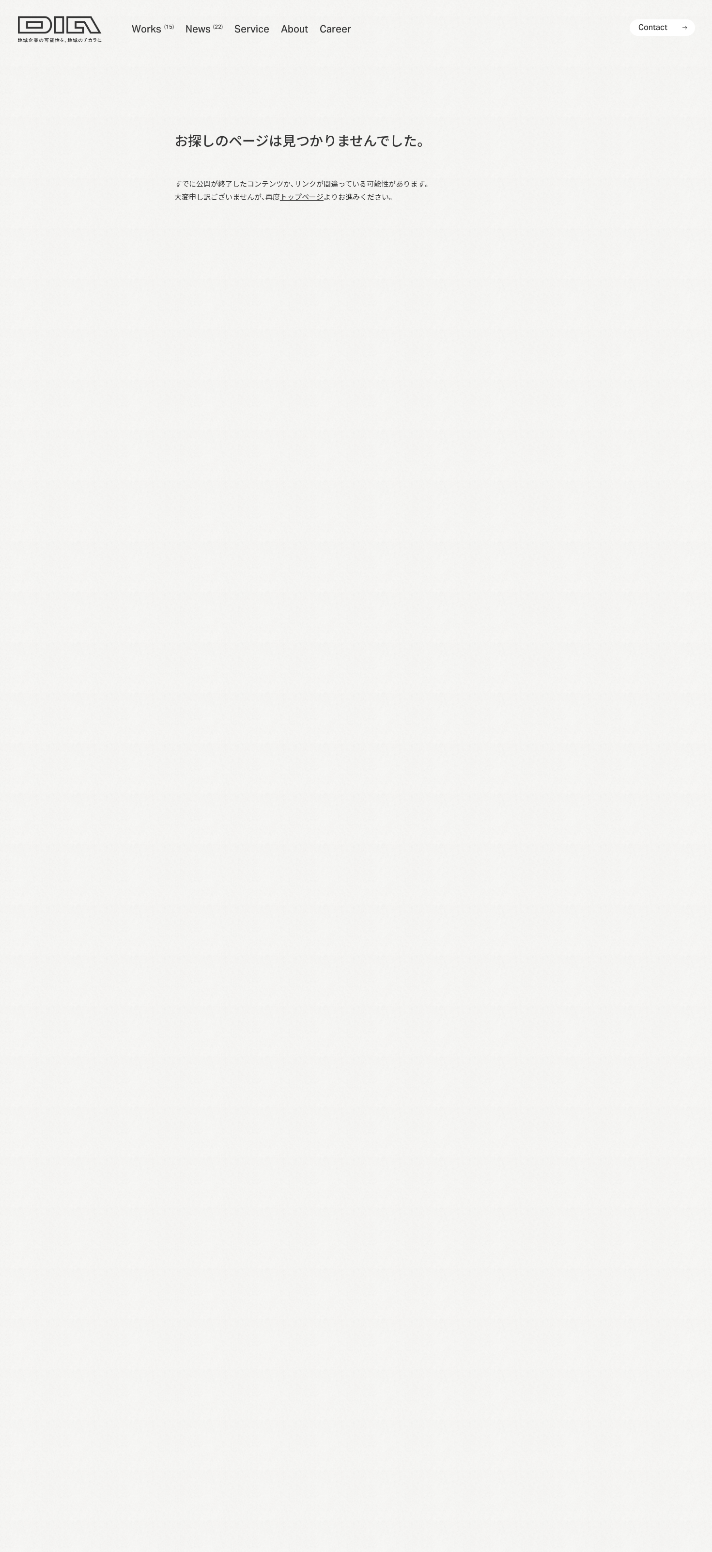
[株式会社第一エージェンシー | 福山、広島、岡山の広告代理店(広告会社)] (60, 29)
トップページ (302, 196)
